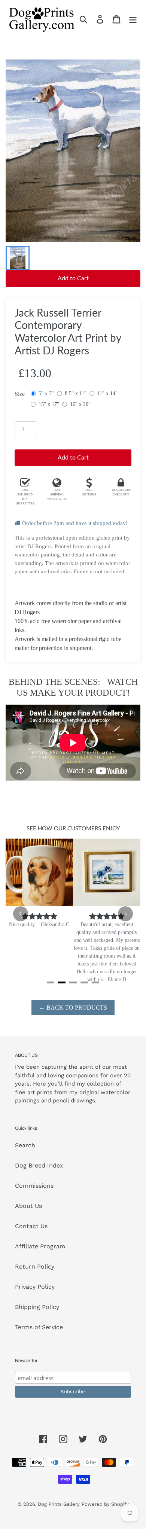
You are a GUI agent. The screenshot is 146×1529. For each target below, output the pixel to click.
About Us (28, 1205)
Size (20, 394)
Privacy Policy (35, 1286)
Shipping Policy (37, 1306)
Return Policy (34, 1266)
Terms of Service (39, 1327)
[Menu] (133, 18)
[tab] (50, 982)
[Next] (125, 913)
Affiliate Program (40, 1246)
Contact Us (31, 1226)
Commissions (34, 1185)
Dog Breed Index (39, 1165)
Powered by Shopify (105, 1504)
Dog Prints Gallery (59, 1504)
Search (25, 1145)
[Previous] (20, 913)
